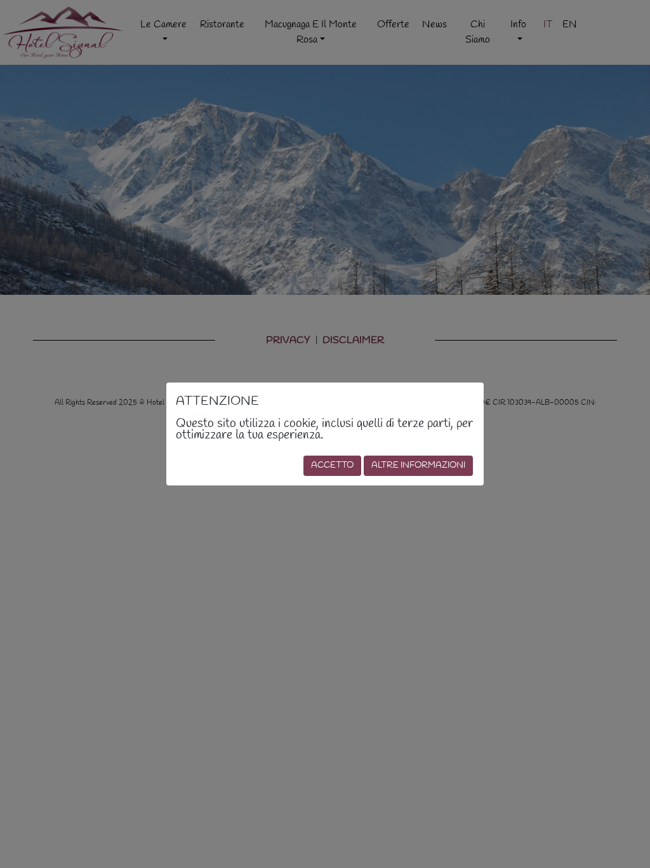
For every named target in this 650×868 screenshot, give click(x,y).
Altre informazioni (418, 465)
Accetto (332, 465)
